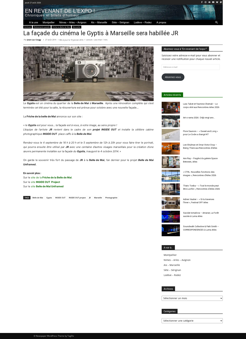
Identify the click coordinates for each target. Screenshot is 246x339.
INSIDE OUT (60, 197)
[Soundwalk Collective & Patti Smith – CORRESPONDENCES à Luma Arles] (171, 230)
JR (90, 197)
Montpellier (170, 255)
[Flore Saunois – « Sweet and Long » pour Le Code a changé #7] (171, 135)
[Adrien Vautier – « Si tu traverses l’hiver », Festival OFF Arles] (171, 203)
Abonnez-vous (173, 77)
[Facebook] (202, 2)
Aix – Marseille (172, 265)
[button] (216, 22)
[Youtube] (213, 2)
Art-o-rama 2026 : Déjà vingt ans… (199, 117)
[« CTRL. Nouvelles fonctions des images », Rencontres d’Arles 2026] (171, 176)
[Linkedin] (196, 40)
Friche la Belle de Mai (61, 27)
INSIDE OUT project (77, 197)
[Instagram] (206, 2)
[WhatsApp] (188, 40)
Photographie (111, 197)
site (45, 182)
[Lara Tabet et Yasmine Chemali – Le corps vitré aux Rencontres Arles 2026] (171, 108)
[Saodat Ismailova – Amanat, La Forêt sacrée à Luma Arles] (171, 217)
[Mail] (209, 2)
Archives (27, 27)
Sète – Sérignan (172, 270)
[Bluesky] (217, 2)
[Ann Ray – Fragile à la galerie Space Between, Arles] (171, 162)
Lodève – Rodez (172, 275)
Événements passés (42, 27)
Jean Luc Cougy (34, 39)
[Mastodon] (221, 2)
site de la (51, 177)
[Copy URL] (219, 40)
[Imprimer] (211, 40)
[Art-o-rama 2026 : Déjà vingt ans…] (171, 121)
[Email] (204, 40)
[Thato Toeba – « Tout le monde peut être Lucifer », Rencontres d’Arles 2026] (171, 189)
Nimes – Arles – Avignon (177, 260)
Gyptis (49, 197)
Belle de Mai (37, 197)
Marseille (76, 27)
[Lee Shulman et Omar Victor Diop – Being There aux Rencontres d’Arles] (171, 148)
